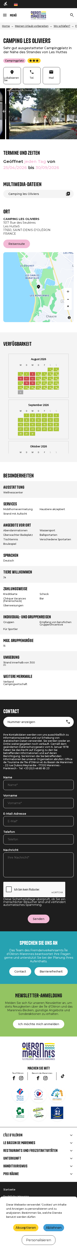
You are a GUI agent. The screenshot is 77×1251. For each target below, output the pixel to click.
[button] (4, 111)
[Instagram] (21, 1078)
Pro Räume (11, 1174)
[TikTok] (63, 1076)
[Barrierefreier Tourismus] (5, 4)
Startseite (9, 1189)
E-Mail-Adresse (14, 814)
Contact (20, 971)
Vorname (10, 795)
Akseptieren (26, 1228)
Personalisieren (38, 1240)
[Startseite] (38, 15)
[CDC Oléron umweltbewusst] (38, 1113)
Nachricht (10, 850)
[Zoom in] (68, 291)
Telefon (9, 832)
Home (6, 26)
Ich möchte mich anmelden (38, 1024)
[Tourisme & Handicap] (57, 1113)
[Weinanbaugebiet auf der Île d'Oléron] (20, 1113)
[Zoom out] (68, 299)
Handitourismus (15, 1166)
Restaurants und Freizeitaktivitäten (30, 1151)
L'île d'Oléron (12, 1135)
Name (7, 777)
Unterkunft (12, 1158)
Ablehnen (54, 1228)
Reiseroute (16, 244)
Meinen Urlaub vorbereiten (31, 26)
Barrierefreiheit (51, 971)
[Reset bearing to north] (68, 306)
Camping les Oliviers (23, 194)
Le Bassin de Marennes (19, 1143)
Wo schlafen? (62, 26)
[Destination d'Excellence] (38, 1094)
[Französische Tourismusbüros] (20, 1094)
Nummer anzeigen (21, 722)
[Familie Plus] (57, 1094)
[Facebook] (14, 1078)
